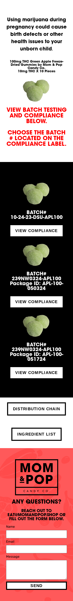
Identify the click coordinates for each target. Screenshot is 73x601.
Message (12, 556)
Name (10, 527)
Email (10, 541)
